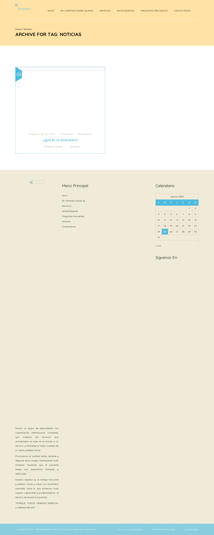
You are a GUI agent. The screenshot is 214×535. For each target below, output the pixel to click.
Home (18, 29)
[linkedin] (169, 266)
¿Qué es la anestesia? (60, 140)
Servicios (104, 10)
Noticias (27, 29)
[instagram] (163, 268)
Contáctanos (182, 10)
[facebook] (157, 268)
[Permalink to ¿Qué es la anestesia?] (60, 69)
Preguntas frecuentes (73, 216)
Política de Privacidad (163, 529)
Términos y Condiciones (129, 529)
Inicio (51, 10)
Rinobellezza (85, 134)
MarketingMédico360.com (48, 529)
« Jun (158, 245)
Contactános (69, 226)
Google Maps (192, 529)
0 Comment (66, 134)
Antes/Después (125, 10)
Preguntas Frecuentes (154, 10)
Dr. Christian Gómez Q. (73, 200)
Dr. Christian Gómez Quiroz (76, 10)
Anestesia (49, 146)
